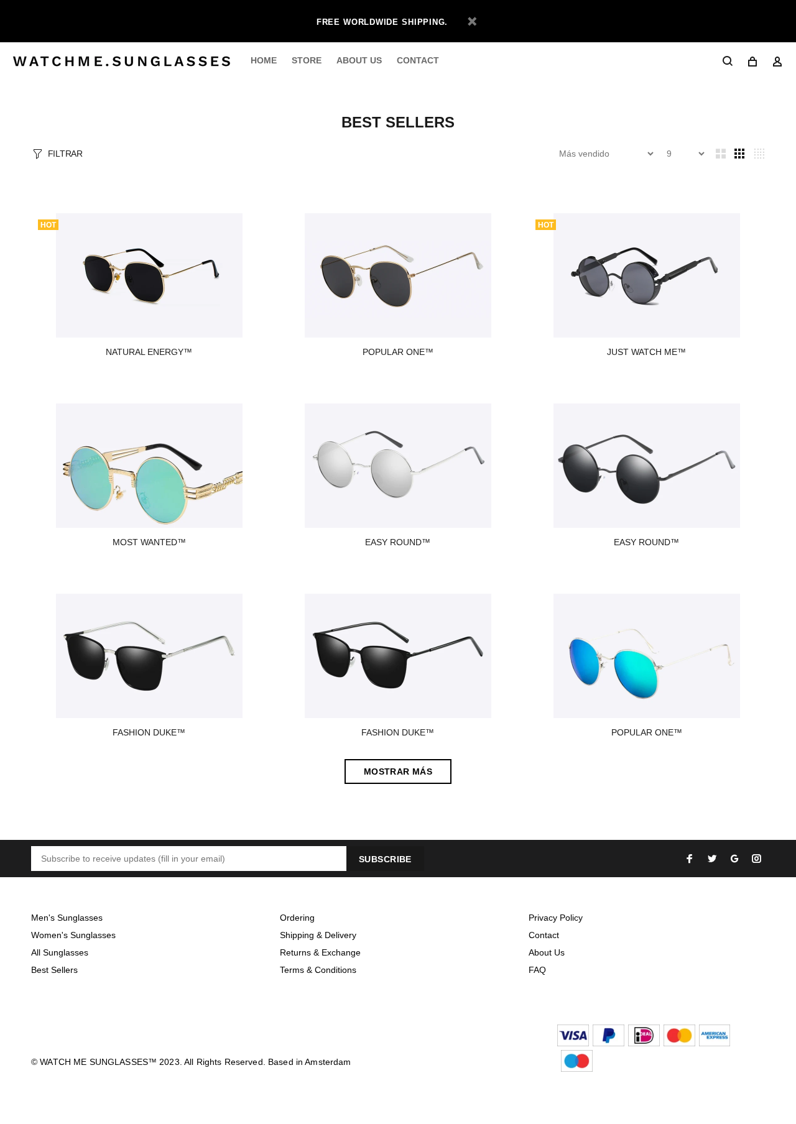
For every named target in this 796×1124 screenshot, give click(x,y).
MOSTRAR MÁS (398, 771)
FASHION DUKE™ (149, 732)
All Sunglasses (59, 952)
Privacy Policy (556, 918)
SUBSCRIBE (385, 859)
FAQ (537, 970)
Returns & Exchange (320, 952)
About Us (547, 952)
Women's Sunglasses (73, 935)
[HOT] (149, 275)
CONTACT (418, 60)
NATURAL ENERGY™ (149, 352)
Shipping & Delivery (318, 935)
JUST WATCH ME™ (646, 352)
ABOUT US (359, 60)
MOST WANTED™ (149, 542)
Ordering (297, 918)
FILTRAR (65, 154)
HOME (264, 60)
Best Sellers (54, 970)
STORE (307, 60)
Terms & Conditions (318, 970)
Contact (544, 935)
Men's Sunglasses (67, 918)
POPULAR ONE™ (398, 352)
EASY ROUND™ (397, 542)
